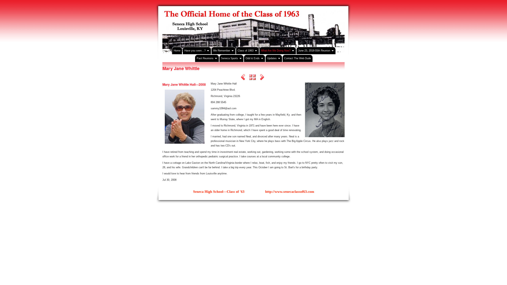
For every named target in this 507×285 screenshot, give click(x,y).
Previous (243, 78)
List (252, 78)
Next (262, 78)
